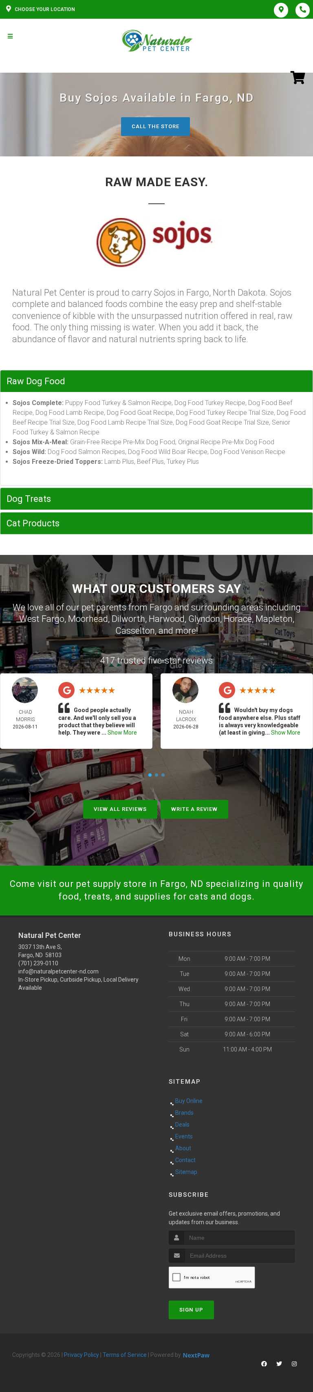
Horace (238, 619)
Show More (122, 732)
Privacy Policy (81, 1355)
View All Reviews (120, 809)
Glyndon (204, 619)
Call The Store (155, 126)
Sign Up (191, 1310)
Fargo (161, 607)
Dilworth (128, 619)
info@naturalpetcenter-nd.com (58, 971)
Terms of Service (125, 1355)
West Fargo (41, 619)
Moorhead (88, 619)
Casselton (135, 631)
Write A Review (194, 809)
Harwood (167, 619)
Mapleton (274, 619)
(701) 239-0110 (38, 963)
